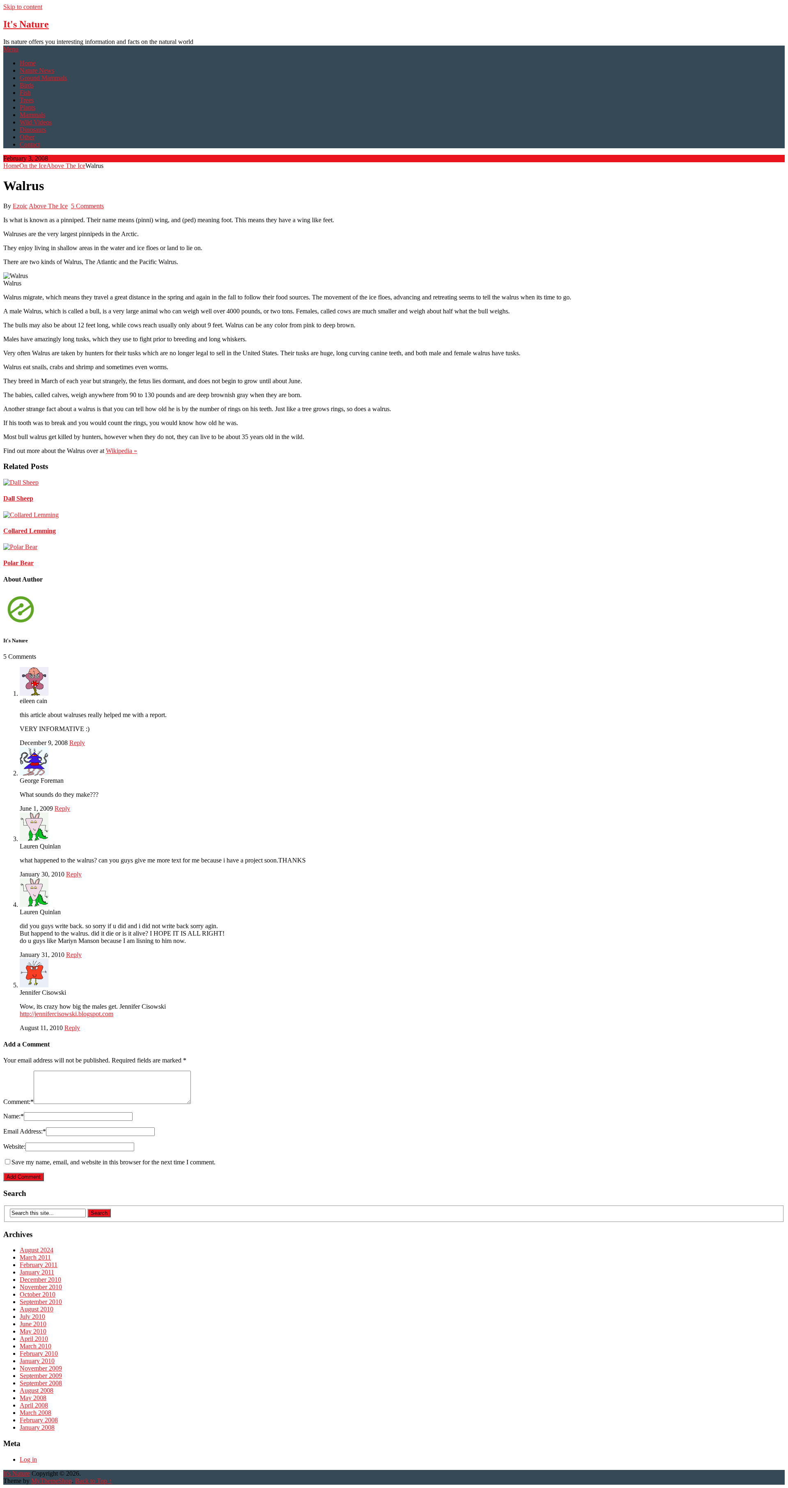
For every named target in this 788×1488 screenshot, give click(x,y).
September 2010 (41, 1301)
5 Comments (87, 205)
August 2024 (36, 1250)
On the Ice (32, 165)
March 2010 (35, 1346)
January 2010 (37, 1360)
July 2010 (32, 1316)
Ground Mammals (43, 77)
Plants (27, 107)
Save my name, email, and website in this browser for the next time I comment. (113, 1162)
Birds (27, 85)
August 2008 (36, 1390)
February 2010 (39, 1353)
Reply (77, 742)
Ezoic (20, 205)
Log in (28, 1459)
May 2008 (33, 1397)
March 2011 (35, 1257)
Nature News (37, 70)
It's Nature (26, 24)
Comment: (18, 1101)
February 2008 (39, 1420)
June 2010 (33, 1323)
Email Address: (24, 1131)
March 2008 (35, 1412)
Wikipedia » (121, 450)
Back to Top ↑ (93, 1480)
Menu (10, 49)
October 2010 (37, 1294)
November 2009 (41, 1368)
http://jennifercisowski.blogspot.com (66, 1013)
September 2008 (41, 1383)
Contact (30, 144)
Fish (25, 92)
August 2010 (36, 1309)
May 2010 (33, 1331)
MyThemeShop (51, 1480)
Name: (13, 1116)
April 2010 (34, 1338)
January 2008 (37, 1427)
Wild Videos (36, 122)
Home (28, 63)
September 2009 (41, 1375)
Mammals (32, 114)
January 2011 (37, 1272)
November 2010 (41, 1286)
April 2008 (34, 1405)
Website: (14, 1146)
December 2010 (40, 1279)
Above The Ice (65, 165)
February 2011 (38, 1264)
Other (27, 136)
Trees (27, 100)
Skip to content (22, 6)
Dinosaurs (33, 129)
